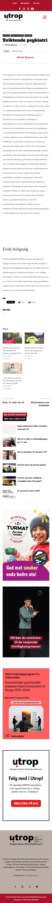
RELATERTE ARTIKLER (15, 414)
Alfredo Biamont (11, 45)
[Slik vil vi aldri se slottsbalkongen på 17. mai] (9, 442)
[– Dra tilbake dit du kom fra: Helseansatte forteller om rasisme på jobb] (12, 368)
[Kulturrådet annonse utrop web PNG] (26, 738)
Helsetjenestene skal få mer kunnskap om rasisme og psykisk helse (12, 350)
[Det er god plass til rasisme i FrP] (9, 455)
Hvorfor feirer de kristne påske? (31, 465)
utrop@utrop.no (31, 875)
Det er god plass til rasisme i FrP (32, 452)
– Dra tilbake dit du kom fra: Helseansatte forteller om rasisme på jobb (12, 380)
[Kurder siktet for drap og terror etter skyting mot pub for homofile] (34, 338)
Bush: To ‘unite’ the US (13, 402)
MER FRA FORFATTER (14, 419)
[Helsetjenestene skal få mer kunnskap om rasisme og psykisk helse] (12, 338)
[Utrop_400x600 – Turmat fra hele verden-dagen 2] (26, 579)
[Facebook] (15, 887)
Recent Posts (17, 51)
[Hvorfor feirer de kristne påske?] (9, 468)
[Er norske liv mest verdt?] (9, 494)
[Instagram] (22, 887)
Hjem (5, 31)
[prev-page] (26, 504)
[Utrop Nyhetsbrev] (26, 820)
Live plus (12, 31)
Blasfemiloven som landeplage (40, 404)
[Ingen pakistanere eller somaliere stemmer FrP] (9, 429)
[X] (29, 887)
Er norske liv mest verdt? (28, 491)
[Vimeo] (36, 887)
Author (6, 51)
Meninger (28, 35)
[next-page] (30, 504)
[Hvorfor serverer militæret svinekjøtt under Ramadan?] (9, 481)
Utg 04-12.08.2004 (17, 35)
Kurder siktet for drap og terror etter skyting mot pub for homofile (34, 350)
